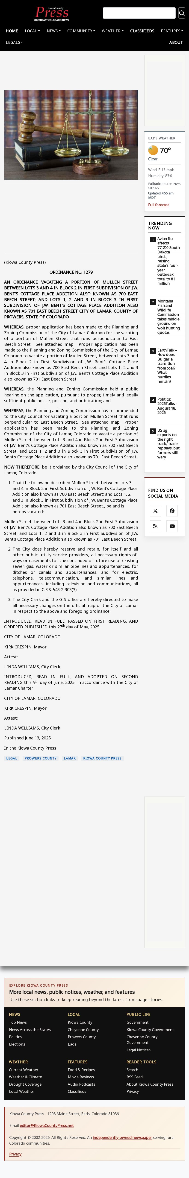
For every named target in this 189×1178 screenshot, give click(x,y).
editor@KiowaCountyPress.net (47, 1125)
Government (138, 1022)
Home (12, 30)
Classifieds (142, 30)
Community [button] (79, 30)
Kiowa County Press (102, 758)
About (176, 42)
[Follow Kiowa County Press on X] (155, 511)
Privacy (133, 1091)
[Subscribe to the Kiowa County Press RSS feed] (155, 526)
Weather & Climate (25, 1076)
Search (132, 1069)
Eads (72, 1044)
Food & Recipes (81, 1069)
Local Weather (21, 1091)
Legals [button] (13, 42)
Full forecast (158, 204)
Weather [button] (111, 30)
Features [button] (170, 30)
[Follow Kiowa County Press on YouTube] (172, 526)
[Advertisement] (71, 219)
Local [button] (31, 30)
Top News (18, 1022)
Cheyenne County (83, 1029)
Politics (15, 1036)
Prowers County (41, 758)
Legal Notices (139, 1049)
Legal (11, 758)
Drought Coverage (25, 1084)
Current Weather (23, 1069)
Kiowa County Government (150, 1029)
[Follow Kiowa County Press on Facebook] (172, 511)
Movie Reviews (81, 1076)
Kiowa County (80, 1022)
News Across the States (30, 1029)
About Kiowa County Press (150, 1084)
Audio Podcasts (81, 1084)
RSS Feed (135, 1076)
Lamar (70, 758)
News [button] (52, 30)
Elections (17, 1044)
